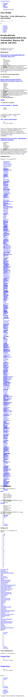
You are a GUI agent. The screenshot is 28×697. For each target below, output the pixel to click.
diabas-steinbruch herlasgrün (7, 621)
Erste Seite (5, 515)
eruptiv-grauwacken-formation (7, 572)
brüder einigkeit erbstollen (6, 586)
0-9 (4, 535)
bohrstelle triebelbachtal (6, 580)
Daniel (10, 49)
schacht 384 (3, 608)
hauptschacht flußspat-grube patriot (8, 585)
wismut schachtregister (5, 598)
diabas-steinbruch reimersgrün (7, 627)
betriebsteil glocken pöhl (6, 592)
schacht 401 (3, 597)
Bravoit (3, 503)
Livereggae (3, 1)
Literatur (5, 30)
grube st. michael (4, 577)
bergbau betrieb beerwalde (6, 593)
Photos (4, 32)
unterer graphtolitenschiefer (6, 619)
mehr (5, 71)
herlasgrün (3, 625)
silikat (2, 575)
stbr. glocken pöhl (4, 569)
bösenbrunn (3, 570)
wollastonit (3, 605)
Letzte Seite (5, 525)
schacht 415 (3, 602)
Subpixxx (8, 1)
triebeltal (2, 579)
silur (1, 617)
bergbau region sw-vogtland (7, 588)
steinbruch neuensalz (5, 611)
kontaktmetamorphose (5, 615)
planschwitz (3, 591)
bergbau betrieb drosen (5, 599)
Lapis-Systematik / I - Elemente (9, 105)
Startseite (5, 25)
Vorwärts (5, 524)
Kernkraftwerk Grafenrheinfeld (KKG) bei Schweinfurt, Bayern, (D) (12, 55)
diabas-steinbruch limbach (6, 622)
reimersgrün (3, 628)
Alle (4, 534)
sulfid (2, 604)
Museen (5, 29)
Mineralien (5, 28)
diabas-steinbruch (4, 571)
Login (4, 693)
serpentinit (3, 613)
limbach (2, 624)
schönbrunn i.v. (4, 583)
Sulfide (2, 100)
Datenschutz (6, 692)
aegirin (2, 574)
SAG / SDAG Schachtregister (9, 119)
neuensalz (3, 616)
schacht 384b (3, 609)
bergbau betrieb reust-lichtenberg (8, 610)
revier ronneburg (4, 594)
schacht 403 (3, 600)
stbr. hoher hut (4, 576)
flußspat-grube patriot (5, 581)
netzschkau (3, 626)
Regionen (5, 27)
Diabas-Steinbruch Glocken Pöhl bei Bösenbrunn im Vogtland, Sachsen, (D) (11, 80)
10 (3, 645)
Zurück (4, 516)
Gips (2, 491)
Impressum (5, 691)
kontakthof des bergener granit (7, 614)
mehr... (8, 96)
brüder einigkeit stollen (5, 587)
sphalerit (2, 603)
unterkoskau (3, 620)
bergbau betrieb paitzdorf (6, 607)
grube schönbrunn (4, 582)
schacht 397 (3, 596)
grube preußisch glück (5, 590)
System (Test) (5, 656)
